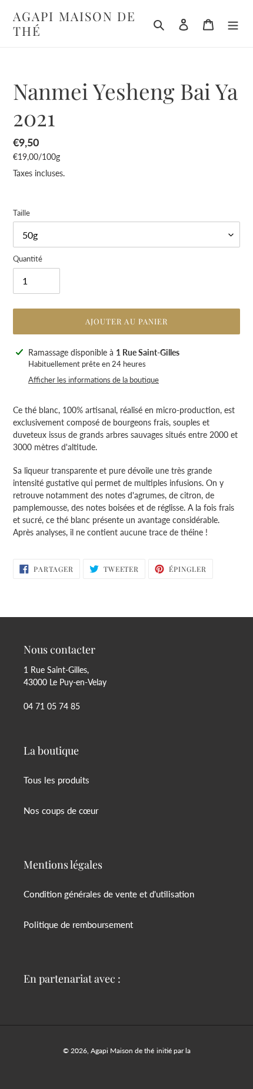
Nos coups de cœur (61, 810)
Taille (21, 212)
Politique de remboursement (78, 924)
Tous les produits (56, 780)
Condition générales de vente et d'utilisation (109, 894)
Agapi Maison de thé (75, 23)
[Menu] (233, 23)
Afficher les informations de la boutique (93, 379)
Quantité (27, 258)
